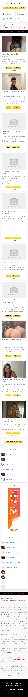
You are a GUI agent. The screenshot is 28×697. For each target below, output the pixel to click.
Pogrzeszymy (9, 464)
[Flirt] (3, 460)
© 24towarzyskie (10, 690)
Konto (22, 7)
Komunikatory (16, 107)
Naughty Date (9, 469)
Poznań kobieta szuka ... (12, 577)
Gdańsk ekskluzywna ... (12, 572)
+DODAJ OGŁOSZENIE (10, 7)
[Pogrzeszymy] (3, 465)
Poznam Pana (17, 67)
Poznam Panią (19, 685)
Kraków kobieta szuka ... (12, 582)
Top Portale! (8, 19)
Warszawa (8, 67)
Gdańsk (8, 187)
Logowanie (14, 692)
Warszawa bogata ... (11, 547)
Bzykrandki (8, 454)
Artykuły (21, 14)
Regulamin (20, 690)
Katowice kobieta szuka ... (12, 552)
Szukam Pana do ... (11, 542)
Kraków (8, 395)
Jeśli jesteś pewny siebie (10, 262)
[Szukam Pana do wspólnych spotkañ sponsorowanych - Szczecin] (3, 543)
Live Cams (21, 19)
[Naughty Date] (3, 470)
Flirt (7, 459)
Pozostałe (9, 683)
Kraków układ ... (10, 557)
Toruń (8, 433)
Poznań (8, 107)
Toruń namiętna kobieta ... (13, 562)
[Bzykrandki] (3, 455)
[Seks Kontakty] (3, 480)
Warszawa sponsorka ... (12, 587)
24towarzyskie (15, 3)
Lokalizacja (7, 14)
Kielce (8, 275)
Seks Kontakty (9, 479)
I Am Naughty (9, 474)
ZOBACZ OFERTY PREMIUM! (14, 442)
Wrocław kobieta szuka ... (12, 567)
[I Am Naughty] (3, 475)
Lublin (8, 147)
